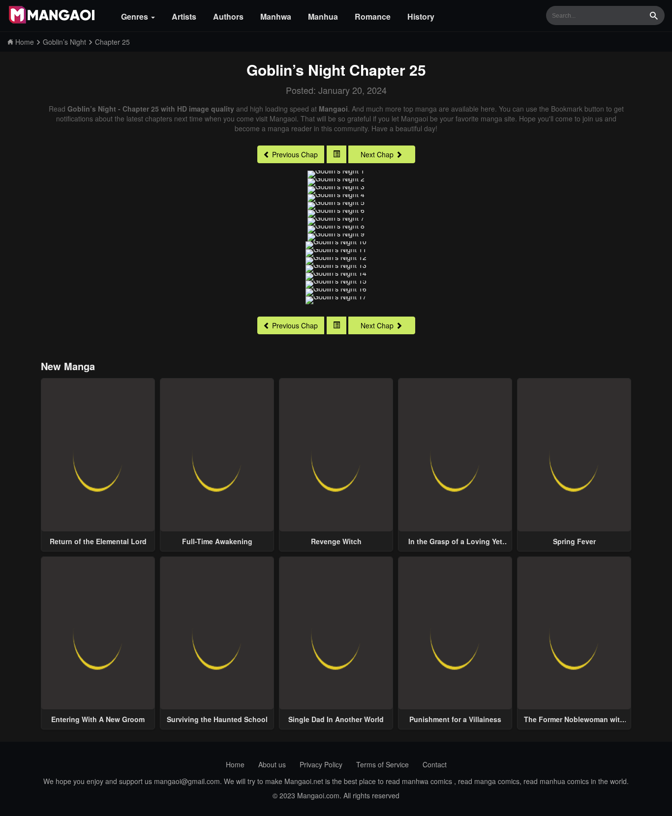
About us (272, 764)
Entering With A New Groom (98, 719)
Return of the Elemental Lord (98, 541)
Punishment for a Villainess (455, 719)
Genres (135, 16)
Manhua (323, 16)
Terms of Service (382, 764)
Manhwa (275, 16)
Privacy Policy (321, 764)
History (420, 16)
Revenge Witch (336, 541)
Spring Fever (574, 541)
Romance (373, 16)
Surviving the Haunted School (217, 719)
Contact (435, 764)
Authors (228, 16)
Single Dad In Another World (336, 719)
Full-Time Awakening (217, 541)
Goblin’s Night (295, 69)
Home (235, 764)
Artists (184, 16)
